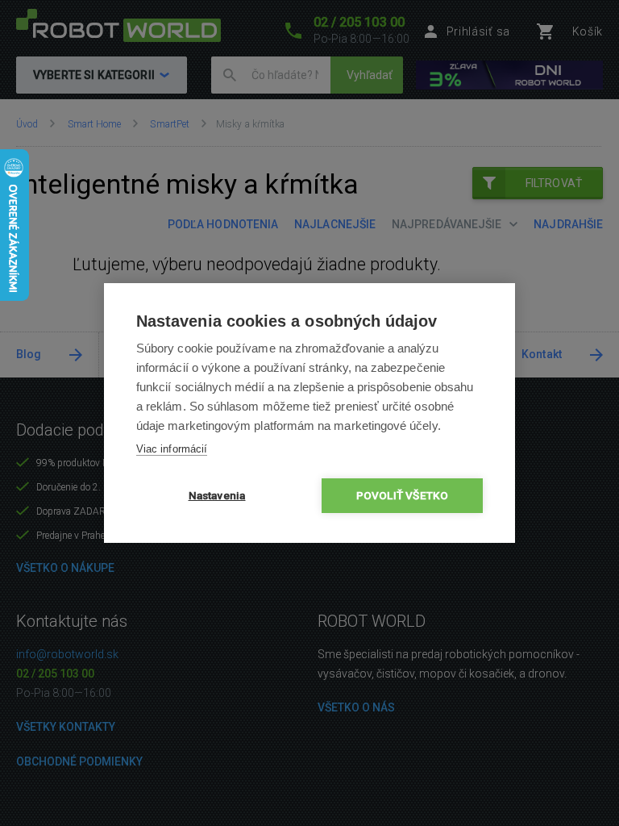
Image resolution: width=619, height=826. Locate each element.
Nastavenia (217, 495)
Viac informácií (171, 449)
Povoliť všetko (402, 495)
